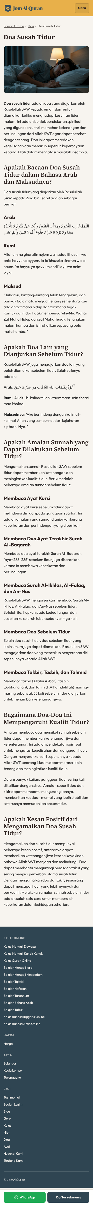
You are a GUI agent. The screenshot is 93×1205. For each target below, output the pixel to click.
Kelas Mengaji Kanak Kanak (23, 953)
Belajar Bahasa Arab (18, 1003)
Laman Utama (14, 26)
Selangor (10, 1063)
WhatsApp (27, 1197)
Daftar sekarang (68, 1197)
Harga (8, 1044)
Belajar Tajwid (13, 982)
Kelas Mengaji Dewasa (20, 946)
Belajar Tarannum (16, 996)
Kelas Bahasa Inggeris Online (24, 1017)
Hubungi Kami (13, 1154)
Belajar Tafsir (13, 1010)
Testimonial (12, 1097)
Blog (7, 1111)
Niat (6, 1132)
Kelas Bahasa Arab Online (22, 1024)
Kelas (7, 1125)
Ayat (7, 1147)
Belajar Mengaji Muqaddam (23, 975)
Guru (7, 1118)
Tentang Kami (13, 1161)
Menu (82, 8)
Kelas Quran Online (17, 961)
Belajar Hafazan (15, 989)
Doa (31, 26)
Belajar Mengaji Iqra (18, 968)
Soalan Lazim (13, 1104)
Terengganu (12, 1077)
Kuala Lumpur (13, 1070)
